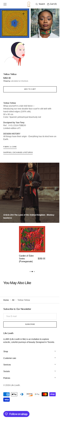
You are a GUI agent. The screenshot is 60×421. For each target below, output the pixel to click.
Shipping (6, 78)
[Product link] (32, 243)
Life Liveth (15, 386)
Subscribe (29, 322)
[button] (5, 4)
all (13, 297)
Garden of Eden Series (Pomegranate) (26, 256)
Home (6, 297)
